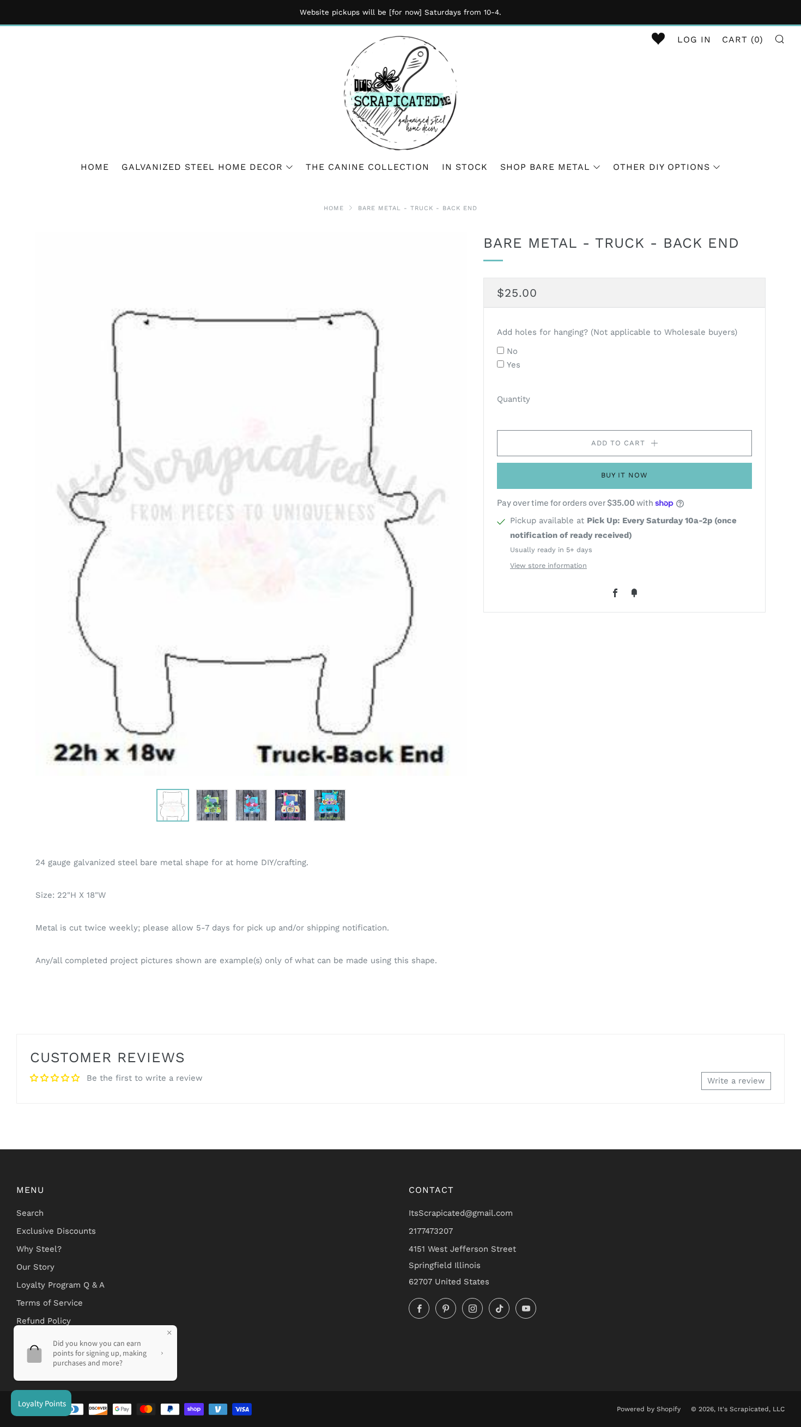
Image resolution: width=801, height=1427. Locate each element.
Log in (694, 39)
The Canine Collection (367, 167)
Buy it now (624, 475)
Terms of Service (49, 1303)
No (512, 351)
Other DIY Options (661, 167)
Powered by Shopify (649, 1409)
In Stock (465, 167)
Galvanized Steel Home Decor (202, 167)
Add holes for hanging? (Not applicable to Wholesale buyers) (617, 332)
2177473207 (431, 1231)
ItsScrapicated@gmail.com (461, 1213)
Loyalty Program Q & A (60, 1285)
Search (30, 1213)
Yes (513, 365)
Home (95, 167)
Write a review (736, 1081)
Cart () (742, 39)
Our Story (35, 1267)
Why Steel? (39, 1249)
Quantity (513, 398)
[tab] (172, 805)
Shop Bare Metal (545, 167)
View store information (548, 565)
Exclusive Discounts (56, 1231)
